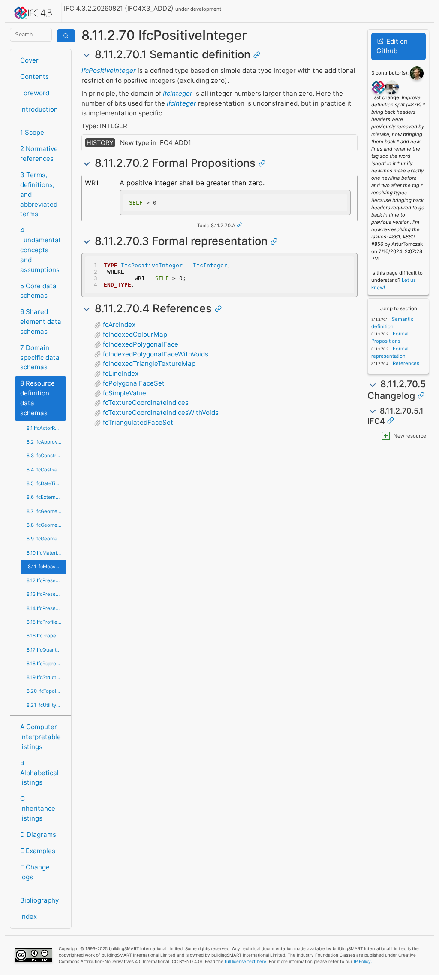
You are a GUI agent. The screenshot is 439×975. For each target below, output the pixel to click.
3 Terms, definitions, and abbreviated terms (38, 194)
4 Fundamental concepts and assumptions (40, 249)
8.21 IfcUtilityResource (46, 705)
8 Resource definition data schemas (37, 398)
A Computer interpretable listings (40, 737)
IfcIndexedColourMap (134, 334)
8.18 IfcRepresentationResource (46, 664)
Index (28, 916)
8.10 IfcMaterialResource (46, 553)
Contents (34, 76)
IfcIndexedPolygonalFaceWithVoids (154, 354)
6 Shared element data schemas (40, 321)
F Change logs (35, 872)
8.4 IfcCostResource (46, 470)
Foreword (34, 93)
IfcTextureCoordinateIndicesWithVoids (160, 412)
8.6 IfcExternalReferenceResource (46, 497)
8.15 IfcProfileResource (46, 622)
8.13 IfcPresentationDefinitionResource (46, 594)
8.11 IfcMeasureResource (47, 567)
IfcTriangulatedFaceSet (137, 422)
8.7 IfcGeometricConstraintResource (46, 511)
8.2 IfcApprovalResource (46, 442)
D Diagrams (38, 834)
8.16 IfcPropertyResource (46, 636)
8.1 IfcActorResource (46, 428)
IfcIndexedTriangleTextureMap (148, 363)
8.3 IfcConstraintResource (46, 456)
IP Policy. (363, 961)
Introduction (39, 109)
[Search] (66, 35)
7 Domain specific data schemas (40, 357)
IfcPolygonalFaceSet (133, 383)
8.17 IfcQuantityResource (46, 650)
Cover (29, 60)
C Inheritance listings (37, 808)
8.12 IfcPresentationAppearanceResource (46, 580)
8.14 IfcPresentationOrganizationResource (46, 608)
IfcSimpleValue (123, 393)
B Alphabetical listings (39, 773)
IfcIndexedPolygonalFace (139, 344)
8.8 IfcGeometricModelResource (46, 525)
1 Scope (32, 132)
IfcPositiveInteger (108, 70)
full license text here (245, 961)
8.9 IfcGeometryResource (46, 539)
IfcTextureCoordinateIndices (145, 402)
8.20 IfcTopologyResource (46, 691)
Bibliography (39, 900)
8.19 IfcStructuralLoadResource (46, 677)
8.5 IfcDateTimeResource (46, 483)
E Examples (37, 851)
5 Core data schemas (38, 291)
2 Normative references (39, 154)
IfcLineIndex (119, 373)
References (405, 363)
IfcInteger (177, 93)
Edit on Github (392, 46)
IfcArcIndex (118, 324)
